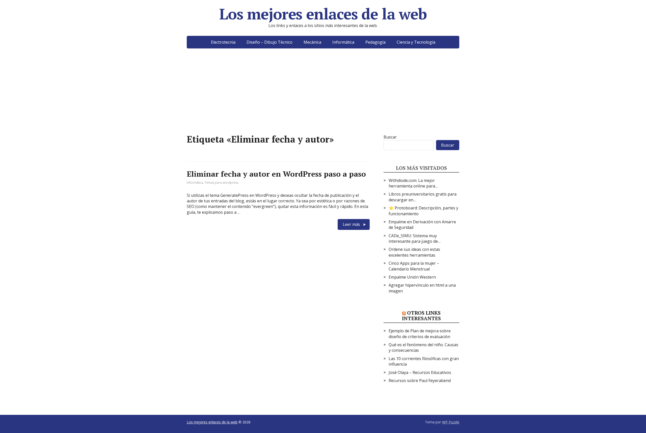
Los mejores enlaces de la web (322, 14)
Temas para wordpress (221, 182)
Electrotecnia (223, 42)
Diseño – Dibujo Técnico (269, 42)
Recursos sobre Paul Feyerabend (420, 380)
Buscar (390, 137)
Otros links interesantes (421, 315)
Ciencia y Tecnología (416, 42)
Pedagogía (375, 42)
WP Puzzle (450, 422)
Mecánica (312, 42)
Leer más (351, 224)
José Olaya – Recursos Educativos (420, 372)
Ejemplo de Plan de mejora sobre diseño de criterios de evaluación (420, 333)
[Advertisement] (323, 99)
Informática (343, 42)
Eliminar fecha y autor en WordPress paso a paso (276, 174)
